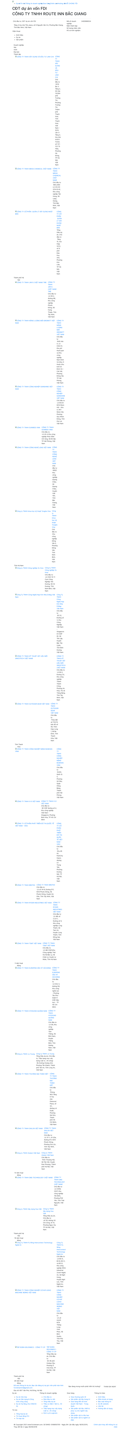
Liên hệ (100, 1406)
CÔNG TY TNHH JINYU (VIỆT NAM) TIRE (52, 286)
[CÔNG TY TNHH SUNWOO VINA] (28, 436)
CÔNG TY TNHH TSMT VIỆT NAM (49, 944)
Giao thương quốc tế (78, 1397)
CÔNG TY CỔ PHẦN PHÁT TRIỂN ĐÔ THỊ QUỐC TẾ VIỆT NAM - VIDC (59, 833)
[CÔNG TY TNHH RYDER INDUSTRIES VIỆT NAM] (33, 921)
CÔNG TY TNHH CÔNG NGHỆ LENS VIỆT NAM (54, 455)
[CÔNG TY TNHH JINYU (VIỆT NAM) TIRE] (31, 300)
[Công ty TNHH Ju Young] (25, 1063)
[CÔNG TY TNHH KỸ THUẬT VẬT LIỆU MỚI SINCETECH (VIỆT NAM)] (35, 679)
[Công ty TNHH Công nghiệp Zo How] (29, 580)
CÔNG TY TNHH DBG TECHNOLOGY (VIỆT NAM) (59, 1180)
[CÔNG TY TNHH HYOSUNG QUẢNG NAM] (31, 1031)
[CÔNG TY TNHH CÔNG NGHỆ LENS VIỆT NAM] (33, 478)
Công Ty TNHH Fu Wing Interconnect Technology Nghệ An (61, 1248)
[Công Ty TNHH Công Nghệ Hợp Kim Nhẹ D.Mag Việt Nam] (35, 624)
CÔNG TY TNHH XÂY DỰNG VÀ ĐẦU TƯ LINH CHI (57, 67)
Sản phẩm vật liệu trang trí (80, 1399)
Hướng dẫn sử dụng (105, 1408)
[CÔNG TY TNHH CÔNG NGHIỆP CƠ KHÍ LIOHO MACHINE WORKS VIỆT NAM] (35, 1317)
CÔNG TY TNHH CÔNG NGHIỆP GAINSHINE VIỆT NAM (61, 392)
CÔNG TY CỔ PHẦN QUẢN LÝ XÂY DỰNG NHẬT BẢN (59, 220)
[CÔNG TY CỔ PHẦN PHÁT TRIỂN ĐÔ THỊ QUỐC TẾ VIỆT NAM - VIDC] (35, 853)
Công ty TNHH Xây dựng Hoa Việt (48, 1211)
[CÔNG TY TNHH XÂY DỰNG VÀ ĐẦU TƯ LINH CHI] (34, 111)
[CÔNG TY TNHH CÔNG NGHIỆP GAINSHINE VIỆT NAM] (35, 405)
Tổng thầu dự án (49, 1401)
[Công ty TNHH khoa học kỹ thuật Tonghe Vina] (33, 537)
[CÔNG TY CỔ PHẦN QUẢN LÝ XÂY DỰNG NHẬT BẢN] (35, 243)
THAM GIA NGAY (110, 1387)
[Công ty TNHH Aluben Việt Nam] (28, 1162)
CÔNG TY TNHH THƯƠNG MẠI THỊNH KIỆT (53, 1079)
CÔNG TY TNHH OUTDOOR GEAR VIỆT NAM (54, 708)
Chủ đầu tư (47, 1397)
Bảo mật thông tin (104, 1401)
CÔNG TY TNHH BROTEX (46, 885)
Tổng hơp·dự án (22, 1414)
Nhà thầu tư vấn (49, 1399)
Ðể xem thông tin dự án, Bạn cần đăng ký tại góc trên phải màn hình (38, 1385)
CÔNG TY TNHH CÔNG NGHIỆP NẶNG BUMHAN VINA (60, 757)
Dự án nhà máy (21, 1397)
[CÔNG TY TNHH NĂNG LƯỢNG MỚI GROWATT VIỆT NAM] (35, 352)
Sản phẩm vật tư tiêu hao (80, 1415)
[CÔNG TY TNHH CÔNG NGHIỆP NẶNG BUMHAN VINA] (35, 774)
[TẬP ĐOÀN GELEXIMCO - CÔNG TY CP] (30, 1360)
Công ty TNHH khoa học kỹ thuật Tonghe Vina (54, 519)
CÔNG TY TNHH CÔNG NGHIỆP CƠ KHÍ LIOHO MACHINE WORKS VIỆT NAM (60, 1300)
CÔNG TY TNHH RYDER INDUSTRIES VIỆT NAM (57, 907)
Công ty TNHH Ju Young (45, 1054)
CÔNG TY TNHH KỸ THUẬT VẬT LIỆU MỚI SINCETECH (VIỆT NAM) (61, 662)
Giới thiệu (101, 1397)
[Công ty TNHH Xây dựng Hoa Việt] (28, 1220)
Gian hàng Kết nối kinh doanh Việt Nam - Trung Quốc (79, 1404)
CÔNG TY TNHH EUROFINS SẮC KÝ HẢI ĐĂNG (56, 972)
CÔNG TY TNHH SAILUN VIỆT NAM (50, 1130)
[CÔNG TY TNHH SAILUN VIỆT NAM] (29, 1139)
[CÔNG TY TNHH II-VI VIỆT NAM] (27, 811)
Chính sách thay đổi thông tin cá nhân (105, 1426)
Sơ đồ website (103, 1404)
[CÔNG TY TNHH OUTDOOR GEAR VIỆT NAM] (32, 723)
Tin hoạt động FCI (22, 1416)
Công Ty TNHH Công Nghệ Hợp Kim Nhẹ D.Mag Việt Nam (60, 601)
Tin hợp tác (20, 1418)
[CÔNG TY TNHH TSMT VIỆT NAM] (28, 952)
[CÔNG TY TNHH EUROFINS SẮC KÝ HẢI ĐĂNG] (33, 988)
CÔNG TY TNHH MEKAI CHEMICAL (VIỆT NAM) (57, 174)
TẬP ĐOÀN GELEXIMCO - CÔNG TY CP (52, 1349)
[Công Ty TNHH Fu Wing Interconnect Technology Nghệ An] (35, 1265)
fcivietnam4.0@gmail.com (23, 1388)
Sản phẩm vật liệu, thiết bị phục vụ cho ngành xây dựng (80, 1410)
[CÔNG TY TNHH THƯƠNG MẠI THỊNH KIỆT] (32, 1100)
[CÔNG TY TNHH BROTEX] (25, 892)
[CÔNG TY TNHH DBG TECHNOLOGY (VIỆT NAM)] (34, 1192)
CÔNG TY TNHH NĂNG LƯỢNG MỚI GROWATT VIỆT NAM (60, 327)
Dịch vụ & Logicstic (50, 1413)
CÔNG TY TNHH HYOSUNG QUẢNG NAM (52, 1015)
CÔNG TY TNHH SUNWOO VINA (48, 428)
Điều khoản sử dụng (105, 1399)
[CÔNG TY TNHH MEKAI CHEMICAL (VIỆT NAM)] (33, 188)
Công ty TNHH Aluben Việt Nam (48, 1154)
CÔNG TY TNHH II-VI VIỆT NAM (48, 802)
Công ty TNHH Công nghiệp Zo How (51, 570)
